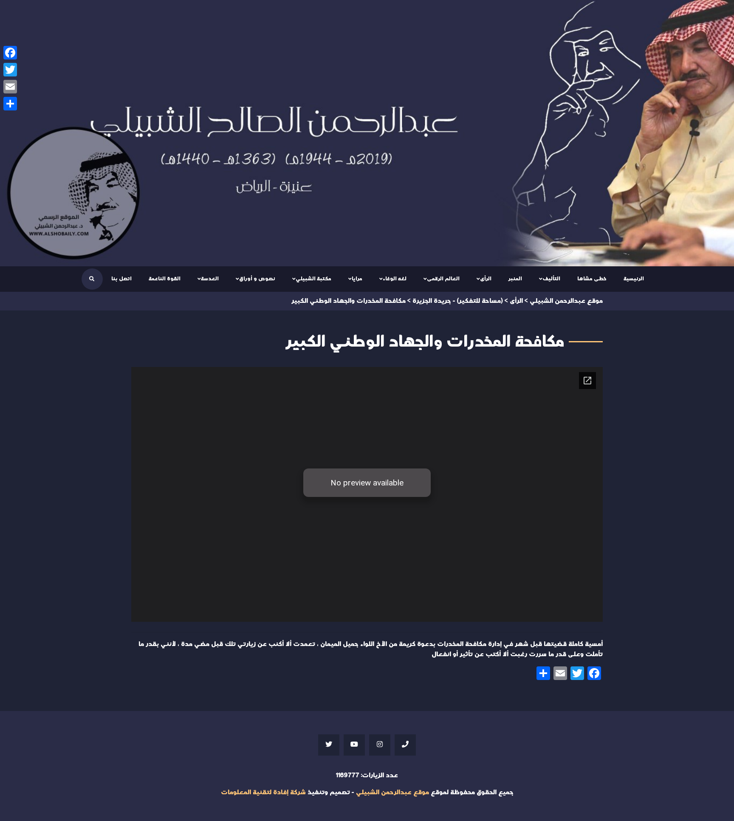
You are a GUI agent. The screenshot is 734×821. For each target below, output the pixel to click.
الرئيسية (634, 278)
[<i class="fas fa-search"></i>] (91, 279)
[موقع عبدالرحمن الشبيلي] (367, 133)
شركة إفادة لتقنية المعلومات (263, 792)
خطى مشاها (592, 278)
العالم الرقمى (443, 278)
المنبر (515, 278)
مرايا (357, 278)
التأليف (551, 278)
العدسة (210, 278)
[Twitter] (10, 69)
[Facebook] (10, 52)
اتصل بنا (121, 278)
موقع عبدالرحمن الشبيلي (392, 792)
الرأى (485, 278)
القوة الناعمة (165, 278)
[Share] (10, 103)
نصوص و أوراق (257, 278)
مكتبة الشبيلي (313, 278)
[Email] (10, 86)
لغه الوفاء (395, 278)
